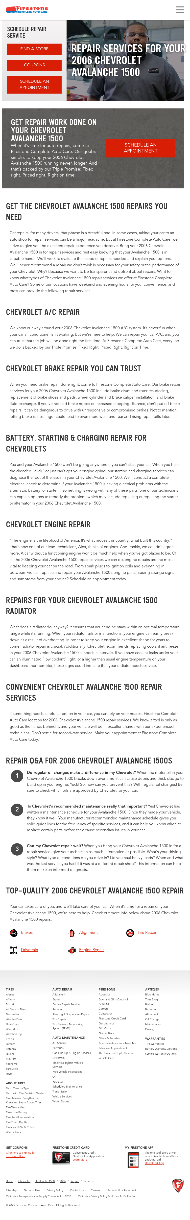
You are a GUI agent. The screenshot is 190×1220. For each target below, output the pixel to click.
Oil (54, 1077)
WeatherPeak (14, 1019)
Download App (154, 1163)
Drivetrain (58, 1058)
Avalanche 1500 (45, 1181)
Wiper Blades (60, 1101)
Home (9, 1181)
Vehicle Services (62, 1096)
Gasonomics (106, 1023)
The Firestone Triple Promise (116, 1053)
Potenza (11, 1049)
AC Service (59, 1043)
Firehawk (11, 1064)
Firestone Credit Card (112, 1018)
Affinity (10, 999)
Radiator (57, 1082)
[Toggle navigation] (180, 9)
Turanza (10, 1044)
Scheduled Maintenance (67, 1087)
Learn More (80, 1160)
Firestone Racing (16, 1112)
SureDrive (12, 1069)
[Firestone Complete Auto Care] (27, 10)
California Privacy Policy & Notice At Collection (107, 1196)
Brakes (56, 999)
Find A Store (34, 49)
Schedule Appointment (113, 1048)
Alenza (10, 994)
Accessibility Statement (121, 1190)
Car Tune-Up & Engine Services (71, 1053)
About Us (105, 994)
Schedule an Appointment (34, 84)
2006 (63, 1181)
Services (57, 1009)
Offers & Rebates (109, 1038)
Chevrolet (24, 1181)
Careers (103, 1009)
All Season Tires (16, 1009)
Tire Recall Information (20, 1117)
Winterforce (13, 1029)
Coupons (34, 65)
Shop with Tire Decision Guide (25, 1093)
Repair (75, 1181)
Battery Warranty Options (161, 1049)
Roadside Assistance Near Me (117, 1043)
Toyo (9, 1074)
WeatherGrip (14, 1034)
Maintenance (153, 1024)
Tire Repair (59, 1019)
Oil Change (152, 1019)
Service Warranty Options (161, 1054)
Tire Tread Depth (16, 1122)
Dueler (10, 1054)
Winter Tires (13, 1132)
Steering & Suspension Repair (70, 1014)
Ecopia (10, 1039)
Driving (149, 1029)
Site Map (11, 1190)
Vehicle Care (106, 1058)
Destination (13, 1014)
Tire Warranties (15, 1107)
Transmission (60, 1092)
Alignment (58, 994)
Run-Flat (11, 1059)
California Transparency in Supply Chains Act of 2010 (38, 1196)
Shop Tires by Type (17, 1088)
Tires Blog (151, 999)
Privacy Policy (55, 1190)
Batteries (58, 1048)
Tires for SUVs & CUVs (20, 1127)
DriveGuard (13, 1024)
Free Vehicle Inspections (67, 1072)
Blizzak (10, 1004)
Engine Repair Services (66, 1004)
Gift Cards (105, 1028)
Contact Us (106, 1014)
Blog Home (152, 994)
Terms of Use (32, 1190)
